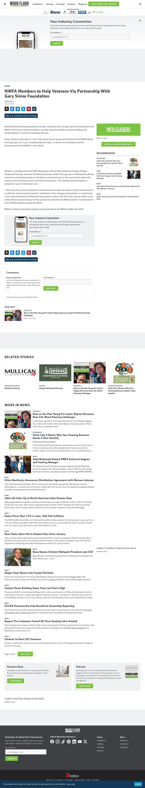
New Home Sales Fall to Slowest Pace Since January (35, 534)
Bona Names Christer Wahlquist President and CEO (63, 551)
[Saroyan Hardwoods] (45, 12)
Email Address (56, 32)
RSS (88, 780)
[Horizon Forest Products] (65, 12)
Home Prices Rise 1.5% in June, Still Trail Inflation (34, 516)
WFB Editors (9, 101)
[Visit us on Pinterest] (69, 741)
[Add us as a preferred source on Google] (34, 109)
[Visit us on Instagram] (58, 741)
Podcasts (28, 310)
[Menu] (5, 4)
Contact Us (59, 780)
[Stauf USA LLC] (82, 12)
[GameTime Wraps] (89, 12)
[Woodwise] (72, 12)
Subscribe (69, 780)
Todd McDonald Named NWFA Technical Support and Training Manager (109, 175)
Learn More (15, 681)
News (7, 86)
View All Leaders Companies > (118, 144)
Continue (50, 288)
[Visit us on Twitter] (85, 741)
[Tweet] (23, 109)
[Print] (7, 109)
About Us (49, 780)
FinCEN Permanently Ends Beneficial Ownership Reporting (39, 606)
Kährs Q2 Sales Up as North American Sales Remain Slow (118, 197)
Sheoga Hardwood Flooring (51, 388)
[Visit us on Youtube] (80, 741)
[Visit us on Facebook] (52, 741)
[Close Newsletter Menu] (140, 20)
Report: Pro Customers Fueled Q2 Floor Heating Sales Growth (41, 621)
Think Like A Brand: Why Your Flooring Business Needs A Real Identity (109, 163)
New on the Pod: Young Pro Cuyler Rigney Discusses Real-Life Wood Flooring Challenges (57, 314)
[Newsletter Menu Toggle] (140, 4)
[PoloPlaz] (98, 12)
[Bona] (55, 12)
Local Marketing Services (103, 4)
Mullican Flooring (12, 388)
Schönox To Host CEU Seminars (23, 639)
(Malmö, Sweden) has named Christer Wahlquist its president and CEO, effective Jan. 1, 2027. (63, 557)
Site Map (96, 780)
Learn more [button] (70, 784)
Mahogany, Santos (12, 386)
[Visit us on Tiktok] (63, 741)
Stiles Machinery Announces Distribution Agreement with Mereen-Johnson (118, 187)
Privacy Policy (80, 780)
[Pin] (29, 109)
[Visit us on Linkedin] (74, 741)
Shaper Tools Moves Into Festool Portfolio (29, 572)
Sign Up (56, 43)
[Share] (12, 109)
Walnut (42, 386)
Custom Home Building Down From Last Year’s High (35, 588)
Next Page (25, 654)
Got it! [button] (138, 784)
